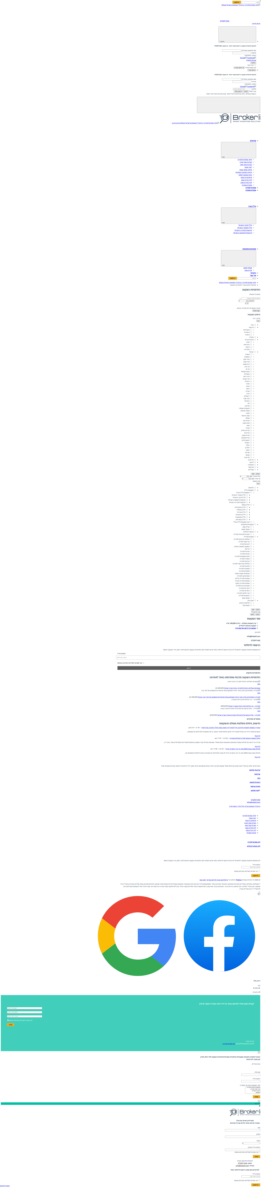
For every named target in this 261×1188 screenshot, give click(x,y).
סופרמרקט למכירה (243, 576)
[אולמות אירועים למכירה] (252, 1087)
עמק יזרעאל (246, 416)
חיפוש (252, 614)
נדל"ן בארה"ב (241, 512)
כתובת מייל (121, 653)
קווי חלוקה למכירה (243, 593)
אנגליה (251, 337)
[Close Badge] (259, 894)
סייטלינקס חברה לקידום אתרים (217, 880)
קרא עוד (257, 736)
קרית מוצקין (245, 438)
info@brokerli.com (253, 802)
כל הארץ (251, 460)
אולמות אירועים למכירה (242, 539)
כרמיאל (247, 401)
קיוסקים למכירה (244, 595)
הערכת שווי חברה (246, 162)
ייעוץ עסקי (248, 167)
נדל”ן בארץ (252, 206)
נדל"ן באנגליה (241, 510)
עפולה (247, 418)
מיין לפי (257, 301)
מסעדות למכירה (244, 568)
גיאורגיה (247, 332)
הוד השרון (246, 379)
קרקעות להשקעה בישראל (242, 233)
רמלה (248, 445)
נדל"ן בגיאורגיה (241, 514)
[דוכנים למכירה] (252, 1091)
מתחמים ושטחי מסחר (242, 573)
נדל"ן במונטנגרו (240, 517)
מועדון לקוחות (5, 1186)
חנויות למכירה (245, 554)
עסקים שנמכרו (250, 190)
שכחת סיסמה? (251, 60)
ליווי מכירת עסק (246, 182)
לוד (248, 403)
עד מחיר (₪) (255, 478)
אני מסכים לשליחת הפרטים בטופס (129, 663)
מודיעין (247, 406)
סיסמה (254, 53)
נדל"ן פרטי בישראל (239, 497)
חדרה (248, 384)
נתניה (248, 413)
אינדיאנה (247, 344)
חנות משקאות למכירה (242, 556)
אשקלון (247, 357)
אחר (252, 325)
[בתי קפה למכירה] (252, 1089)
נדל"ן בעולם (246, 505)
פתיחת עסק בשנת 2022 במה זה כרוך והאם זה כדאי (243, 749)
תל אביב (247, 457)
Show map (256, 311)
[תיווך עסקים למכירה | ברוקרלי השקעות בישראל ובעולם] (241, 5)
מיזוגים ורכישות (246, 177)
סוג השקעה (256, 481)
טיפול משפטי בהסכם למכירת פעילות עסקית (245, 738)
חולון (248, 386)
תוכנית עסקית (247, 185)
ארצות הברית (249, 339)
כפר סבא (247, 398)
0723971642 (255, 800)
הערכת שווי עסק (246, 164)
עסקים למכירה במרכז (242, 581)
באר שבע (246, 362)
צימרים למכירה (244, 591)
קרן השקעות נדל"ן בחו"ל (241, 522)
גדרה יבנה (246, 376)
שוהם (248, 455)
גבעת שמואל (245, 371)
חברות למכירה (245, 551)
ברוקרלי (238, 880)
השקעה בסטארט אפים (242, 546)
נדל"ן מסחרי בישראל (239, 495)
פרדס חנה (246, 420)
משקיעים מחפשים (249, 249)
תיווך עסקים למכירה (245, 159)
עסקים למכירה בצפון (243, 583)
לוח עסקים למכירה (254, 842)
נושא (258, 1141)
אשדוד (247, 354)
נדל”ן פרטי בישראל (245, 225)
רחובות (247, 443)
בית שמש (246, 364)
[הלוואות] (252, 1093)
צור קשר (253, 275)
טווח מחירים (256, 1064)
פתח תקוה (246, 423)
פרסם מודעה (256, 23)
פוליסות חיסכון (244, 603)
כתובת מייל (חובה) (254, 1147)
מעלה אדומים (245, 411)
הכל (258, 321)
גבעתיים (247, 374)
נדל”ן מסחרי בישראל (244, 227)
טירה (248, 393)
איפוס (257, 474)
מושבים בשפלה (244, 408)
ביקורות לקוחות (255, 782)
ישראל (251, 352)
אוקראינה (246, 330)
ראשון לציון (246, 440)
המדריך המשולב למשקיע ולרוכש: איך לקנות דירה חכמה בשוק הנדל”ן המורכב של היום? (231, 727)
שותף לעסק (247, 268)
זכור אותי (250, 65)
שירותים (253, 140)
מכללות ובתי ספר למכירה (241, 564)
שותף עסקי (246, 598)
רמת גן (247, 447)
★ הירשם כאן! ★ (239, 67)
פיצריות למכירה (244, 588)
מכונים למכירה (245, 561)
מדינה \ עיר (256, 318)
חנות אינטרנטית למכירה (241, 534)
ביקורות (253, 273)
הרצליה (247, 381)
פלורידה (247, 349)
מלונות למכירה (245, 566)
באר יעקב (246, 359)
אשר (253, 474)
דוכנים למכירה (245, 544)
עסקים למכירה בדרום (242, 578)
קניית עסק (248, 270)
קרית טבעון (246, 435)
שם (259, 1127)
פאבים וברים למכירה (243, 586)
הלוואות (251, 487)
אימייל (254, 81)
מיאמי (248, 347)
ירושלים (247, 396)
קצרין (248, 428)
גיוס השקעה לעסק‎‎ (245, 175)
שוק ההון (251, 600)
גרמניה (247, 335)
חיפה (248, 389)
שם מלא (257, 1072)
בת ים (248, 369)
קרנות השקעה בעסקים (244, 172)
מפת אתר (202, 880)
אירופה (251, 327)
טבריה (248, 391)
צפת (248, 425)
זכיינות (247, 549)
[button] (251, 58)
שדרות (247, 452)
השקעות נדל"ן (249, 490)
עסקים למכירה (251, 187)
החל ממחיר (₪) (254, 476)
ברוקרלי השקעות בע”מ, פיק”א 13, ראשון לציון (244, 806)
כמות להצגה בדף (254, 303)
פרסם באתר (238, 91)
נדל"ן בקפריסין (241, 519)
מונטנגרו (251, 465)
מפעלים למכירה (244, 571)
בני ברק (247, 366)
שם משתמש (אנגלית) (249, 50)
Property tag (255, 612)
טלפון (254, 89)
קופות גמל (246, 605)
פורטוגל (251, 467)
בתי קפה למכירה (244, 541)
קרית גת (247, 433)
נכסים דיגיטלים (248, 532)
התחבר (253, 63)
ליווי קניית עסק (246, 180)
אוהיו (248, 342)
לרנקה (251, 462)
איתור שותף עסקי (245, 170)
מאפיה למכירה (245, 559)
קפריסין (251, 469)
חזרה (223, 157)
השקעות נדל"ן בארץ (243, 492)
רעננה (248, 450)
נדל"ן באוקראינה (240, 507)
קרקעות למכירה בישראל (243, 230)
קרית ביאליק (245, 430)
